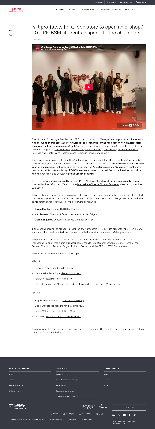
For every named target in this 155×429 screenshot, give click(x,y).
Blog (10, 35)
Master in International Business (63, 316)
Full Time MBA (76, 305)
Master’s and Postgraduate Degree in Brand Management (78, 153)
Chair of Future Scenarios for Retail (119, 181)
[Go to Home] (16, 10)
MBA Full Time (62, 149)
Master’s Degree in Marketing (86, 149)
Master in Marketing (63, 268)
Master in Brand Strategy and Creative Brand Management (89, 284)
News (11, 30)
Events (11, 25)
